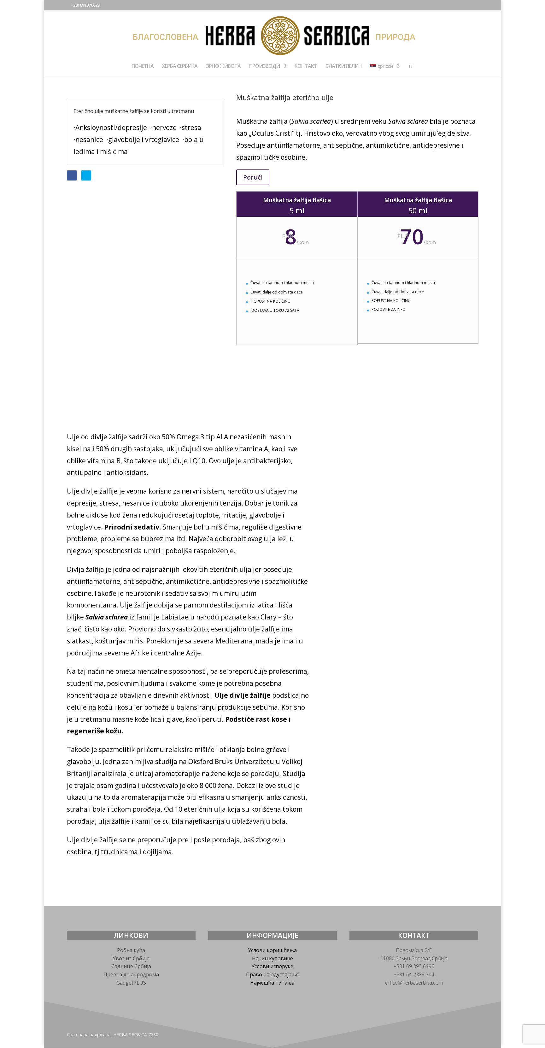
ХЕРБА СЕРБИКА (179, 66)
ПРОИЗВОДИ (264, 66)
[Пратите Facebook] (72, 175)
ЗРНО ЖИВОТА (223, 66)
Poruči (252, 177)
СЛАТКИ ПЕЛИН (343, 66)
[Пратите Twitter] (86, 175)
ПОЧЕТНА (143, 66)
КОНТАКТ (306, 66)
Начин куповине (272, 958)
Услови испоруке (272, 966)
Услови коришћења (272, 950)
